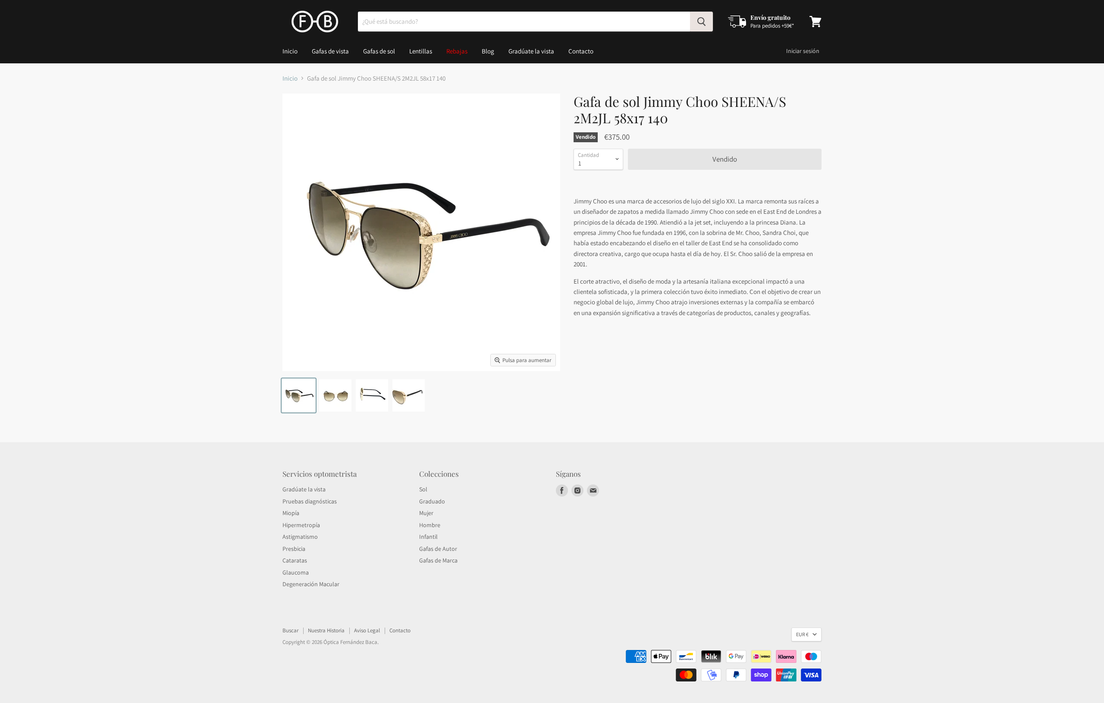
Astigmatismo (300, 537)
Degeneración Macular (310, 584)
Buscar (290, 630)
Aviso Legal (367, 630)
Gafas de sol (379, 51)
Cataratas (294, 560)
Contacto (580, 51)
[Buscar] (701, 21)
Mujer (426, 513)
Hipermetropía (301, 525)
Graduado (432, 501)
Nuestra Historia (326, 630)
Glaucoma (295, 572)
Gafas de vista (330, 51)
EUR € (802, 634)
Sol (423, 489)
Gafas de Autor (438, 549)
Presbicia (293, 549)
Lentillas (420, 51)
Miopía (290, 513)
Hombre (429, 525)
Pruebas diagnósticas (309, 501)
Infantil (428, 537)
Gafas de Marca (438, 560)
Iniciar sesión (802, 51)
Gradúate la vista (531, 51)
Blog (488, 51)
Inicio (290, 51)
